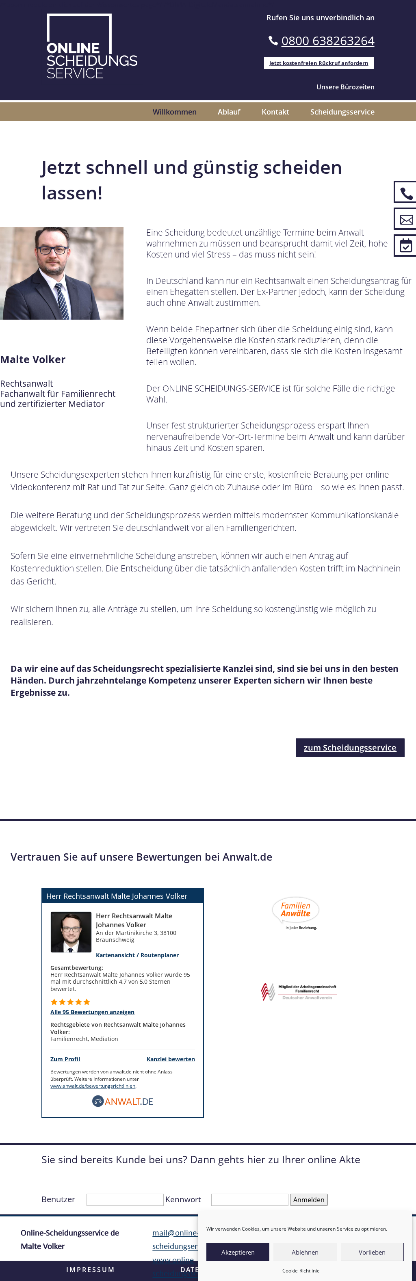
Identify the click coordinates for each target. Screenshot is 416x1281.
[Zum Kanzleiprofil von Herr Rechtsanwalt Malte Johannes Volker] (71, 931)
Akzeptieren (238, 1252)
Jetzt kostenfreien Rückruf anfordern (318, 63)
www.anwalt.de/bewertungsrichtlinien (92, 1085)
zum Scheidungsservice (350, 747)
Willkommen (175, 113)
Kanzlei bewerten (171, 1059)
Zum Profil (65, 1059)
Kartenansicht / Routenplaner (137, 955)
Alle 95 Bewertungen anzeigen (92, 1012)
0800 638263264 (328, 40)
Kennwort (183, 1199)
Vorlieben (372, 1252)
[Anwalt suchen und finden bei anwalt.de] (122, 1100)
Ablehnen (305, 1252)
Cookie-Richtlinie (301, 1270)
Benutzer (58, 1199)
